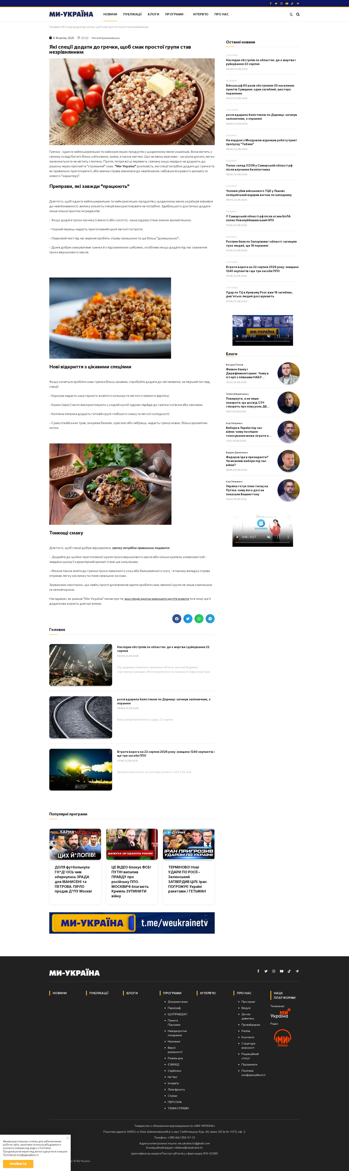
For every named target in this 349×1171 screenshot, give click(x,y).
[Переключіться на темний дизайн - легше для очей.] (291, 14)
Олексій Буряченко (237, 393)
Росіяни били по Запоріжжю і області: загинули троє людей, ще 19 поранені (261, 243)
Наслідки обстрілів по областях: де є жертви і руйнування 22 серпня (163, 649)
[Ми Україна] (71, 14)
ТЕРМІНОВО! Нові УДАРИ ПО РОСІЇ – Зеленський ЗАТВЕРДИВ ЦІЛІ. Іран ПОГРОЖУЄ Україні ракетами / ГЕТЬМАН (187, 879)
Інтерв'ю (200, 14)
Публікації (132, 14)
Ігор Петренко (234, 423)
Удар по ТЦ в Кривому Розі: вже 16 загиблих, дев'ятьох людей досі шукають (259, 294)
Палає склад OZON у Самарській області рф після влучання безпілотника (259, 167)
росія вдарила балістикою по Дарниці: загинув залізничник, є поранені (164, 701)
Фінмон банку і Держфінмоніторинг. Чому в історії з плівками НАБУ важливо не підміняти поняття (247, 373)
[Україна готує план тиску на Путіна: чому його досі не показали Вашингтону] (289, 490)
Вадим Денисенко (237, 452)
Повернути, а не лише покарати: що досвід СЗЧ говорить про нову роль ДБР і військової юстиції (248, 402)
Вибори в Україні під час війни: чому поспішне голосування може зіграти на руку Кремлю (248, 432)
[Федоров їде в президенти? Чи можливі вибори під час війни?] (289, 461)
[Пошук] (297, 14)
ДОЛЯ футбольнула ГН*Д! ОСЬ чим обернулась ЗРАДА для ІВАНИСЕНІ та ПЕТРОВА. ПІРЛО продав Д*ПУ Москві (73, 879)
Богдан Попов (234, 364)
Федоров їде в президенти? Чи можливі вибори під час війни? (247, 461)
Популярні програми (68, 814)
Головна (54, 26)
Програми (174, 14)
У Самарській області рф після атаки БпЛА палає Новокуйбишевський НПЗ (258, 218)
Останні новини (240, 42)
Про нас (221, 14)
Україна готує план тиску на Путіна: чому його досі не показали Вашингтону (247, 490)
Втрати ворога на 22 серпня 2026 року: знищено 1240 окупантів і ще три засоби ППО (165, 753)
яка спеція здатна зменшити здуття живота (157, 598)
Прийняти (18, 1164)
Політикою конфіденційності (21, 1154)
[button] (176, 618)
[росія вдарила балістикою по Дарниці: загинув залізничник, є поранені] (80, 717)
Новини (110, 14)
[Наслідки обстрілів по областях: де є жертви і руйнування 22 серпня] (80, 665)
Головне (232, 55)
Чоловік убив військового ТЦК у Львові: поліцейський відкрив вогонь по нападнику (259, 193)
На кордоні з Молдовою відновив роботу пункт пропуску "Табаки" (261, 142)
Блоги (153, 14)
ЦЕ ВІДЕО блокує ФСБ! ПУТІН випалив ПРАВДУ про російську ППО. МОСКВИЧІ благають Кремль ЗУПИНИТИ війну (131, 881)
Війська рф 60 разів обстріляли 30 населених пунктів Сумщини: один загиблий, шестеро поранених (260, 89)
